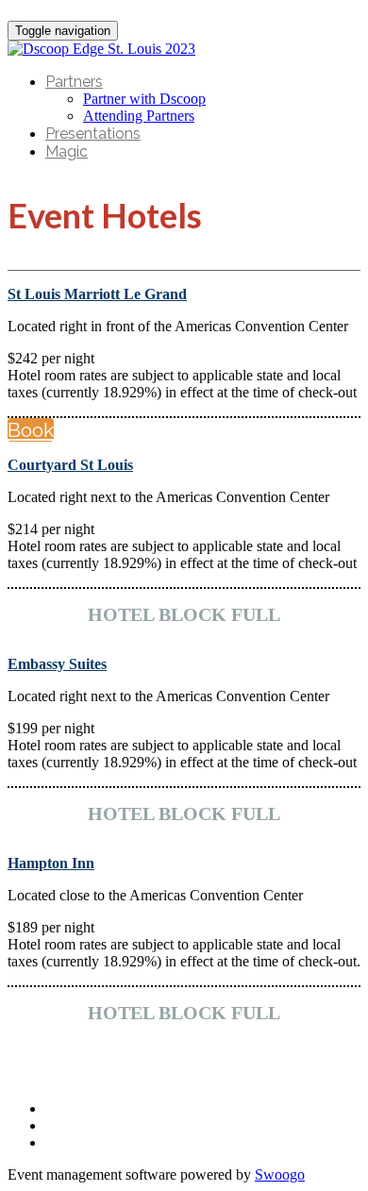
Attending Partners (138, 116)
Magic (66, 151)
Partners (74, 82)
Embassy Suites (57, 664)
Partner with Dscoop (144, 99)
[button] (31, 430)
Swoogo (280, 1174)
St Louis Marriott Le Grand (97, 294)
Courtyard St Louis (70, 465)
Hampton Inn (51, 863)
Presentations (93, 134)
